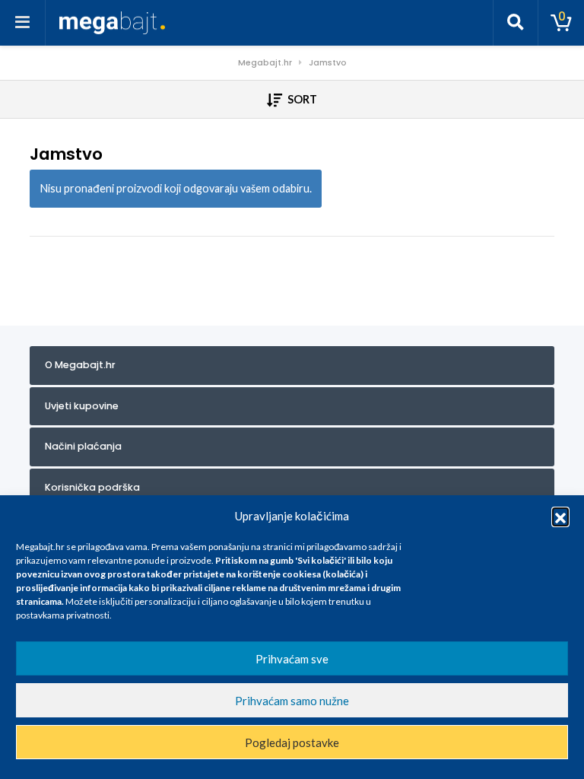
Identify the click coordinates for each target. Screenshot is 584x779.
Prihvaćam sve (292, 659)
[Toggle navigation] (23, 23)
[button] (560, 515)
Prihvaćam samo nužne (292, 700)
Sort (301, 99)
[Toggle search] (515, 23)
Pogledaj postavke (292, 742)
